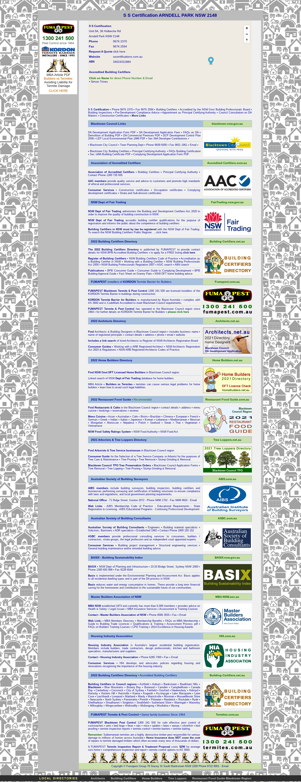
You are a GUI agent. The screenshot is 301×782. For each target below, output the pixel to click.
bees (166, 725)
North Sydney (113, 699)
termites (125, 734)
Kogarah (148, 693)
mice (146, 725)
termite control (141, 728)
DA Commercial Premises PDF (141, 135)
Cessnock (117, 690)
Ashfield (144, 684)
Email (193, 144)
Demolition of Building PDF (104, 135)
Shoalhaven (113, 702)
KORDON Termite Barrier (103, 293)
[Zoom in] (247, 28)
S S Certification (98, 109)
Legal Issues (117, 608)
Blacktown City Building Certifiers (110, 151)
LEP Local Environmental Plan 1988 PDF (120, 138)
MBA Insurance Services (142, 608)
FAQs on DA (191, 132)
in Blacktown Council (149, 372)
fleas (130, 725)
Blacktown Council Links (108, 123)
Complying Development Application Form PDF (161, 154)
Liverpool (117, 696)
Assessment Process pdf (182, 623)
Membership (144, 620)
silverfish (187, 725)
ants (108, 725)
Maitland (130, 696)
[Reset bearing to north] (247, 40)
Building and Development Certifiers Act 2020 (170, 211)
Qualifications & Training (148, 623)
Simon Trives (99, 81)
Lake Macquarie (181, 693)
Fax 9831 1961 (178, 144)
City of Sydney (135, 690)
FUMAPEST (168, 249)
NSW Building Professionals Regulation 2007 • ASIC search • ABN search (145, 264)
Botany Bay (134, 687)
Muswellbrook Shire (188, 696)
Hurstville (123, 693)
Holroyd (193, 690)
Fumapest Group (136, 766)
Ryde (195, 699)
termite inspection (110, 728)
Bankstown (170, 684)
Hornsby (93, 693)
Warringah (180, 702)
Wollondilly (131, 705)
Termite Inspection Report (123, 746)
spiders (156, 725)
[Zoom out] (247, 34)
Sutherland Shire (161, 702)
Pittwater (156, 699)
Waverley (194, 702)
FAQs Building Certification (185, 151)
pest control (188, 722)
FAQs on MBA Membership (181, 620)
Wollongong (147, 705)
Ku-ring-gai (162, 693)
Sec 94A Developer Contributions (167, 138)
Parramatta (130, 699)
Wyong (175, 705)
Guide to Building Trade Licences (108, 623)
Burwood (149, 687)
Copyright (117, 766)
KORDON (126, 311)
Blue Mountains (113, 687)
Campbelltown (179, 687)
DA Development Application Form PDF (112, 132)
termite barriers (161, 728)
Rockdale (183, 699)
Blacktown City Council (103, 144)
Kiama (136, 693)
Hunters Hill (108, 693)
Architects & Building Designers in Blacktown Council (126, 331)
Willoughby (96, 705)
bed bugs (119, 725)
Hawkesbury (179, 690)
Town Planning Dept (132, 144)
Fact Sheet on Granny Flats (135, 273)
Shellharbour (95, 702)
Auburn (156, 684)
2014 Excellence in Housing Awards (172, 626)
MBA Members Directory (119, 620)
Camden (163, 687)
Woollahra (162, 705)
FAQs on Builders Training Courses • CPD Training (118, 626)
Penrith (144, 699)
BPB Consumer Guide (120, 270)
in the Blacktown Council (122, 407)
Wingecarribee (113, 705)
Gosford (164, 690)
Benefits (157, 620)
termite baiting (181, 728)
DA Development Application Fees (160, 132)
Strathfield (143, 702)
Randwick (169, 699)
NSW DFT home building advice (173, 273)
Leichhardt (103, 696)
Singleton (128, 702)
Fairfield (151, 690)
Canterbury (102, 690)
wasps (176, 725)
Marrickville (154, 696)
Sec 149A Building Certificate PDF (110, 154)
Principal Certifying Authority (149, 151)
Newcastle (96, 699)
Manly (141, 696)
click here (161, 232)
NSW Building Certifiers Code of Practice (153, 258)
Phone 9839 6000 (156, 144)
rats (138, 725)
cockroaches (95, 725)
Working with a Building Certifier (143, 261)
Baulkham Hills (189, 684)
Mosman (169, 696)
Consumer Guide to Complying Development (164, 270)
